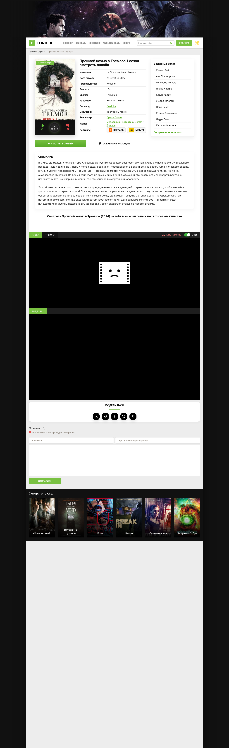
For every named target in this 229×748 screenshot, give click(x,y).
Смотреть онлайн (62, 143)
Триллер (111, 125)
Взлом (129, 533)
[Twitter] (132, 416)
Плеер (35, 234)
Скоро (126, 43)
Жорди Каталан (165, 100)
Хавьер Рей (162, 70)
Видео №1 (38, 311)
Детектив (127, 121)
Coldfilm (111, 106)
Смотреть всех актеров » (167, 132)
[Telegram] (105, 416)
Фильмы (81, 43)
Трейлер (50, 234)
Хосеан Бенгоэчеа (166, 113)
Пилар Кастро (164, 88)
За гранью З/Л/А (187, 533)
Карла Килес (163, 94)
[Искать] (171, 43)
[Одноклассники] (114, 416)
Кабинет (184, 43)
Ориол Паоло (114, 117)
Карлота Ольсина (166, 125)
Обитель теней (41, 533)
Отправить (44, 481)
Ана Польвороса (165, 76)
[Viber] (123, 416)
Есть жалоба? (173, 234)
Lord (47, 43)
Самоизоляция (158, 533)
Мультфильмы (111, 43)
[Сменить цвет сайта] (197, 43)
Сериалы (94, 43)
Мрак (100, 533)
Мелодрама (113, 121)
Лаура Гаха (162, 119)
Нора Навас (162, 107)
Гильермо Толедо (166, 82)
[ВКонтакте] (96, 416)
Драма (138, 121)
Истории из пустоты (70, 531)
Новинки (68, 43)
